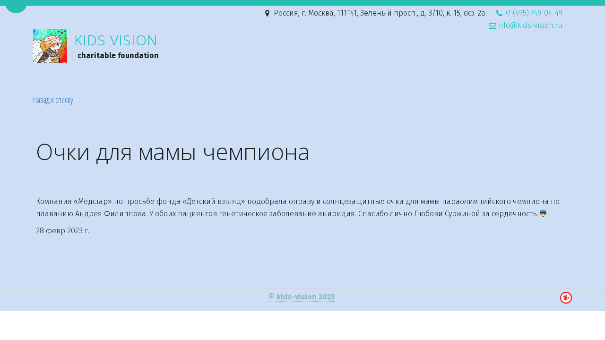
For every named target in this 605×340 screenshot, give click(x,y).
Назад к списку (53, 99)
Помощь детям (329, 61)
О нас (527, 61)
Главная (273, 61)
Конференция (473, 61)
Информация (402, 61)
